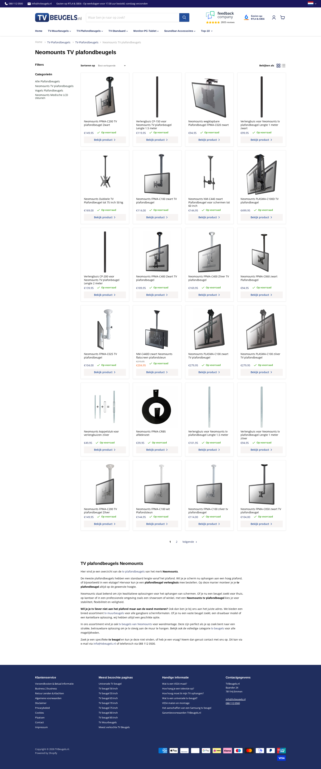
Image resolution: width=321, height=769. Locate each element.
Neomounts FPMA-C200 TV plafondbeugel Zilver (100, 510)
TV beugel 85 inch (108, 717)
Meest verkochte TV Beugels (114, 727)
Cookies (39, 712)
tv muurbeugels (114, 613)
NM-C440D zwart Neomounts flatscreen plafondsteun (154, 355)
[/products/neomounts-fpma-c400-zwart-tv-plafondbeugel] (157, 252)
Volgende (188, 541)
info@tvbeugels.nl (42, 3)
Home (38, 30)
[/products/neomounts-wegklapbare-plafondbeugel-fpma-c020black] (209, 97)
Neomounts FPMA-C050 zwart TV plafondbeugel (261, 510)
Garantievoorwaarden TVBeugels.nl (181, 712)
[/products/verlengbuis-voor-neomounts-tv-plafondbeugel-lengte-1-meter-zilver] (262, 407)
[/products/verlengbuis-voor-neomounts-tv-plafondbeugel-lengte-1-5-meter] (209, 407)
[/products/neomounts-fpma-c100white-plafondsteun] (157, 485)
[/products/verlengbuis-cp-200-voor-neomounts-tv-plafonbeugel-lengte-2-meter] (105, 252)
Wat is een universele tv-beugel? (179, 698)
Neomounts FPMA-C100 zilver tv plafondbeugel (208, 510)
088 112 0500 (16, 3)
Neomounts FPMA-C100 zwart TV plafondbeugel (156, 200)
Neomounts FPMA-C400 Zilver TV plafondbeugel (208, 278)
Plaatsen (40, 717)
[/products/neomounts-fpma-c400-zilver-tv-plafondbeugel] (209, 252)
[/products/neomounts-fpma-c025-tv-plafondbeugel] (105, 329)
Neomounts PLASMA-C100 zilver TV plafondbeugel (260, 355)
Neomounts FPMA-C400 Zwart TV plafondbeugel (156, 278)
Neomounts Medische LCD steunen (51, 96)
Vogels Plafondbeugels (49, 90)
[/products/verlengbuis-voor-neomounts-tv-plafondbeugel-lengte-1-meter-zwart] (262, 97)
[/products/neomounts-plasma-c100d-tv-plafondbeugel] (262, 174)
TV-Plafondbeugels (89, 30)
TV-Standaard (117, 30)
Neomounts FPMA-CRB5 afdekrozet (151, 433)
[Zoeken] (184, 17)
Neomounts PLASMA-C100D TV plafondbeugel (259, 200)
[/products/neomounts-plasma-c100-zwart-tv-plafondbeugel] (209, 329)
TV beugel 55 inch (108, 693)
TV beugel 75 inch (108, 708)
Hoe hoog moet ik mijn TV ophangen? (183, 693)
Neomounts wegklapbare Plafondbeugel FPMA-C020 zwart (208, 123)
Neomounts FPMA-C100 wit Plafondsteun (153, 510)
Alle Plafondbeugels (47, 81)
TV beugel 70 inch (108, 703)
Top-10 (205, 30)
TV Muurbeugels (108, 722)
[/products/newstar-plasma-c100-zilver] (262, 329)
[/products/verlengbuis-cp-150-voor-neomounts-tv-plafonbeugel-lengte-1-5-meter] (157, 97)
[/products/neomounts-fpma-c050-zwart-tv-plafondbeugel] (262, 485)
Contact (39, 722)
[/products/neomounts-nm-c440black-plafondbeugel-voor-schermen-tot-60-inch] (209, 174)
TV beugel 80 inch (108, 712)
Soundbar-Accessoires (178, 30)
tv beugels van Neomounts (135, 624)
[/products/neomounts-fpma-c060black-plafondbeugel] (262, 252)
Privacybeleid (42, 708)
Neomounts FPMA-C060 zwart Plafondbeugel (259, 278)
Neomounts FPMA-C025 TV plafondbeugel (100, 355)
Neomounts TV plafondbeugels (54, 86)
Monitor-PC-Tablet (144, 30)
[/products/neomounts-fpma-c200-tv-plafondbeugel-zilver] (105, 485)
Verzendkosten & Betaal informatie (54, 683)
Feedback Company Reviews (220, 15)
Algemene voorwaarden (48, 698)
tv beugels (217, 628)
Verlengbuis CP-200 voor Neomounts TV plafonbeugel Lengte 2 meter (101, 280)
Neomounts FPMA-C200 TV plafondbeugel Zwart (100, 123)
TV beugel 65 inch (108, 698)
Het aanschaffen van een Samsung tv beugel (186, 708)
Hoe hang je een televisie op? (178, 688)
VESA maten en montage (175, 703)
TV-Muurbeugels (58, 30)
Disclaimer (40, 703)
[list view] (283, 65)
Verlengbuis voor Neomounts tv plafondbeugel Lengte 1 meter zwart (260, 125)
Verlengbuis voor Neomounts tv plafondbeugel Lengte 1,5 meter (208, 433)
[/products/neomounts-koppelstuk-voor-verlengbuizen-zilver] (105, 407)
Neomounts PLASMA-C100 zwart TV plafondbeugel (208, 355)
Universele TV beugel (110, 683)
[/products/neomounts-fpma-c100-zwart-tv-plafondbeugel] (157, 174)
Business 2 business (46, 688)
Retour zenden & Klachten (49, 693)
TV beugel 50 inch (108, 688)
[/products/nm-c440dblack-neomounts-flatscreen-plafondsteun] (157, 329)
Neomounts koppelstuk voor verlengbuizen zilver (101, 433)
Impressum (41, 727)
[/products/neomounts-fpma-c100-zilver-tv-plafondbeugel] (209, 485)
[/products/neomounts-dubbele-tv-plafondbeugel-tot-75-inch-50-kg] (105, 174)
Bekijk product (103, 139)
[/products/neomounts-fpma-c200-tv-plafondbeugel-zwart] (105, 97)
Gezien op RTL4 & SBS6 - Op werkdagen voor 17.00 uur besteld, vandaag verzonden (102, 3)
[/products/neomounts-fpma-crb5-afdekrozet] (157, 407)
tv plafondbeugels (133, 571)
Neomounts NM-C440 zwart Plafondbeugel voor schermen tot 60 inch (209, 202)
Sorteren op (88, 65)
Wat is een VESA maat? (174, 683)
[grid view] (278, 65)
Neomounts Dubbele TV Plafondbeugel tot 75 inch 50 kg (103, 200)
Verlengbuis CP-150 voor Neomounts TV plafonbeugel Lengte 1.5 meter (154, 125)
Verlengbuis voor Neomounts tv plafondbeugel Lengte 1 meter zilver (260, 435)
